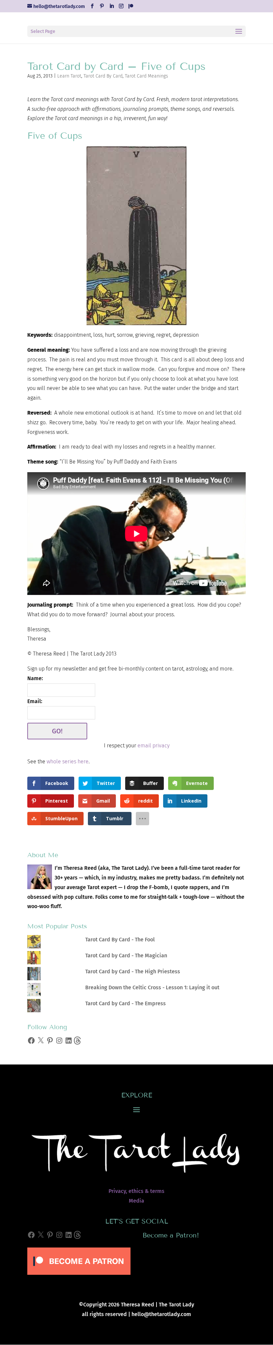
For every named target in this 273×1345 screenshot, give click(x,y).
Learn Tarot (69, 76)
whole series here (68, 761)
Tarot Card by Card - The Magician (126, 955)
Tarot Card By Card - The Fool (120, 939)
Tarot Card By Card (103, 76)
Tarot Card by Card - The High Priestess (132, 971)
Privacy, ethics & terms (136, 1191)
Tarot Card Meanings (146, 76)
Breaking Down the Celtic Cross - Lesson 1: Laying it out (152, 987)
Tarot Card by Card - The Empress (125, 1003)
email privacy (153, 745)
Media (136, 1201)
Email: (34, 701)
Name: (35, 678)
